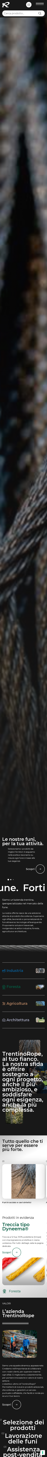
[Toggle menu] (40, 4)
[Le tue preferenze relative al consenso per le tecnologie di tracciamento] (42, 1452)
